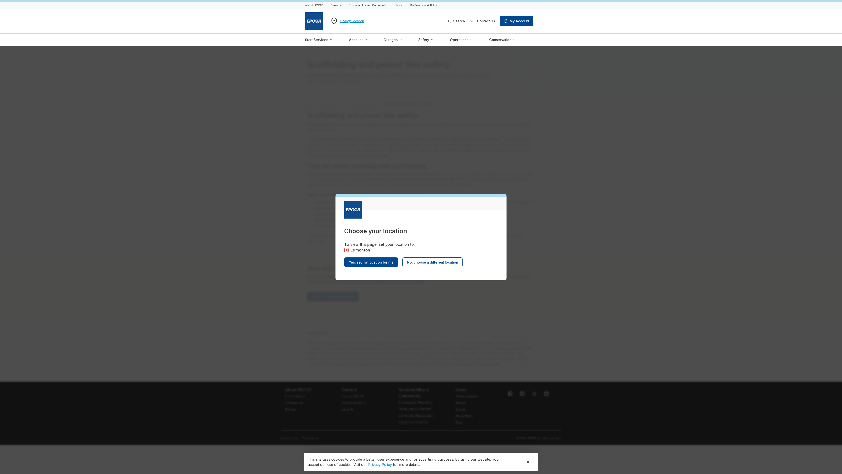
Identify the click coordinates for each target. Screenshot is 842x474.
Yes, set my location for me (371, 262)
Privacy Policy (380, 464)
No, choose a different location (432, 262)
